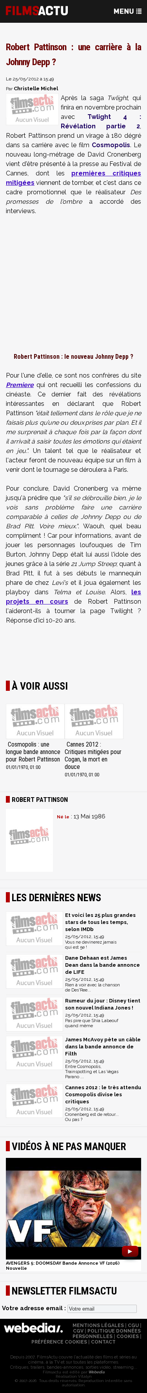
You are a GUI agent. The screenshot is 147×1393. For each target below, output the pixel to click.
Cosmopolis (111, 145)
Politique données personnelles (107, 1333)
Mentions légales (98, 1325)
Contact (103, 1342)
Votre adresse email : (34, 1308)
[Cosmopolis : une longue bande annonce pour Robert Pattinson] (35, 722)
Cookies (127, 1336)
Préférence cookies (59, 1342)
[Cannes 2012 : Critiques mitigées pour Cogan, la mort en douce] (94, 722)
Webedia (96, 1372)
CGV (78, 1331)
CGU (133, 1325)
